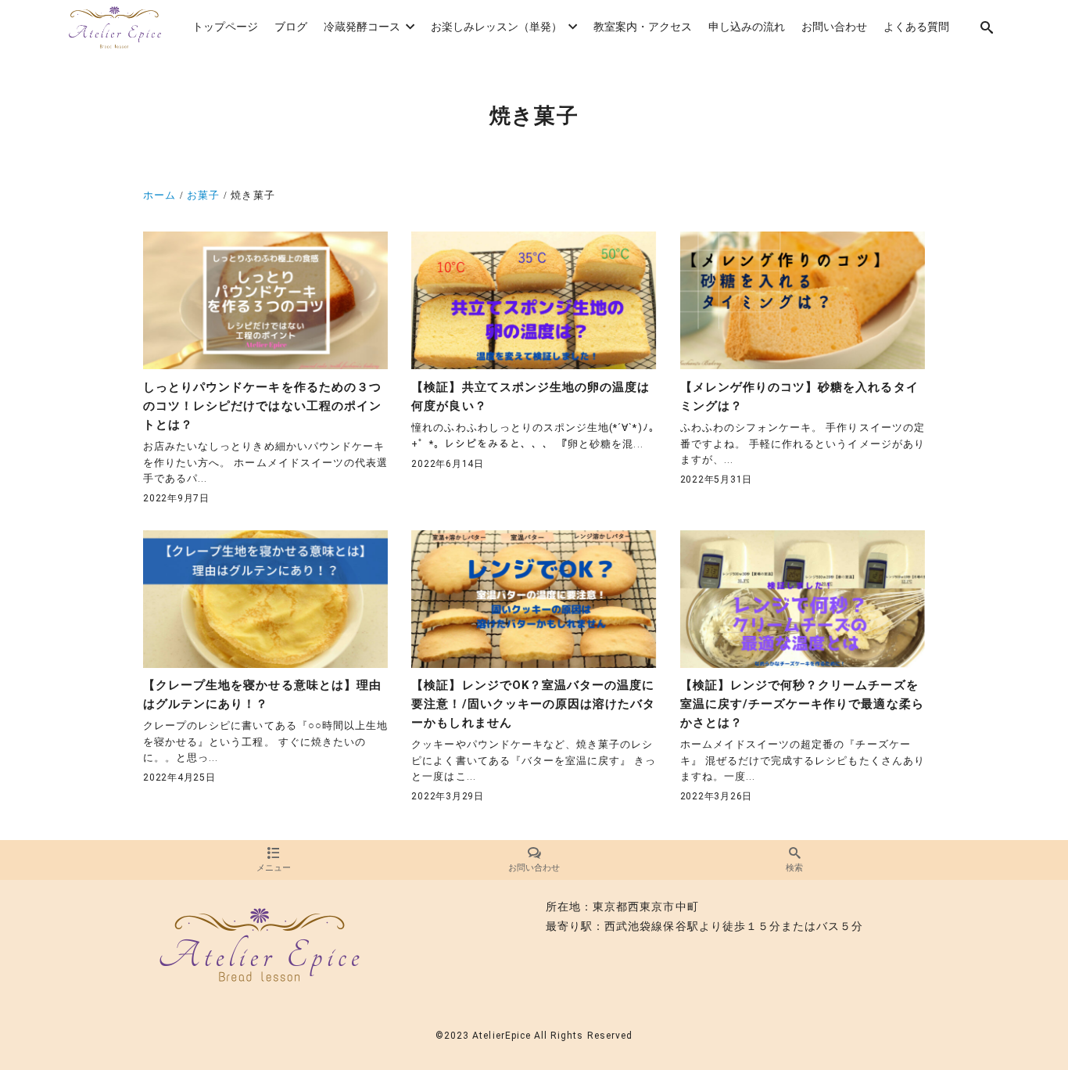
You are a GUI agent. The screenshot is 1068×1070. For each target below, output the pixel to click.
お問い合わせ (534, 868)
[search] (987, 28)
